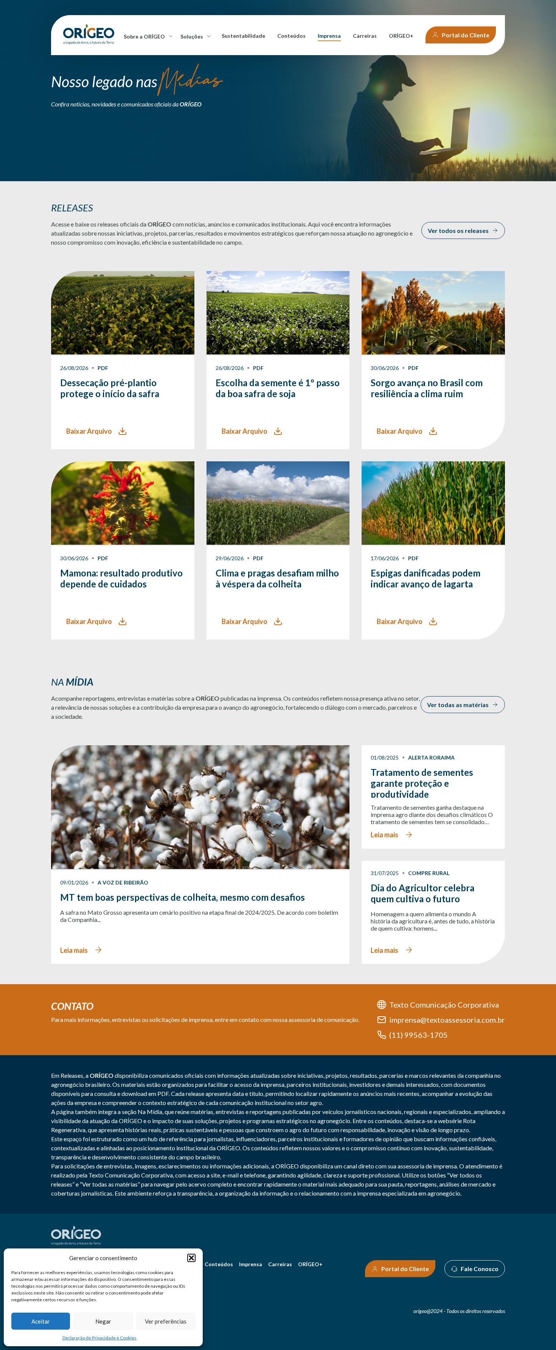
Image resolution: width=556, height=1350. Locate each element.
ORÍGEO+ (401, 35)
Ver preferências (165, 1321)
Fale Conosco (480, 1268)
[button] (191, 1258)
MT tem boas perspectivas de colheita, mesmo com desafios (182, 897)
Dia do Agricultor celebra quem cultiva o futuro (422, 893)
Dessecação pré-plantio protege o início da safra (109, 388)
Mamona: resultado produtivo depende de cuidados (121, 578)
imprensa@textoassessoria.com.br (447, 1019)
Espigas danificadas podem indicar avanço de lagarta (425, 578)
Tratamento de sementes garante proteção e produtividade (422, 782)
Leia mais (74, 950)
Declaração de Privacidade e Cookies (99, 1338)
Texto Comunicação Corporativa (444, 1004)
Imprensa (329, 35)
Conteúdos (291, 35)
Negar (103, 1321)
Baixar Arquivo (89, 431)
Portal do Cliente (465, 35)
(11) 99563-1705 (418, 1034)
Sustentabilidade (243, 35)
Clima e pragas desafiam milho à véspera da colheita (277, 578)
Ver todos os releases (458, 230)
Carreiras (365, 35)
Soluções (193, 36)
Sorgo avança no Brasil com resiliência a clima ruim (427, 388)
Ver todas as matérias (458, 704)
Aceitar (40, 1321)
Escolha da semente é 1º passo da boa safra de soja (278, 388)
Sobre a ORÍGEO (145, 36)
